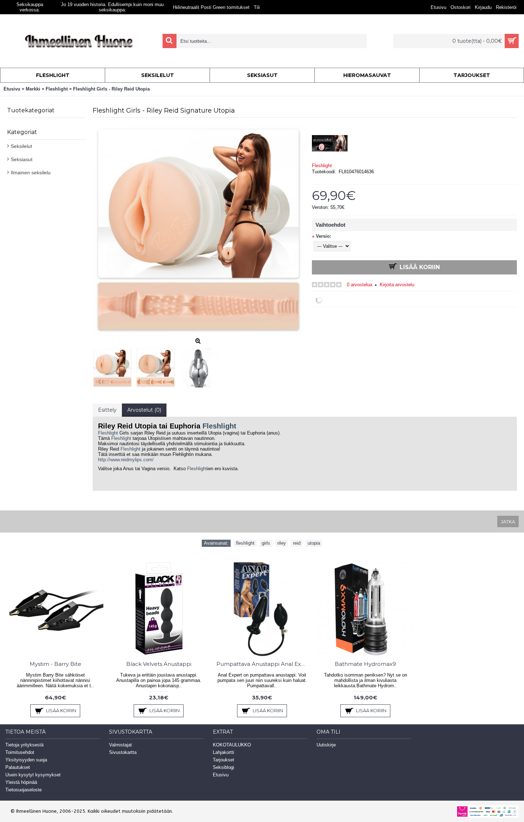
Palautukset (17, 767)
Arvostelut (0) (144, 410)
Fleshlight (322, 165)
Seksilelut (21, 146)
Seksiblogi (223, 767)
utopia (314, 543)
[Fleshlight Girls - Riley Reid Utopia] (114, 365)
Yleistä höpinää (21, 782)
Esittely (107, 410)
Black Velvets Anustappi (158, 664)
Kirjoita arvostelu (397, 284)
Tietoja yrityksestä (24, 744)
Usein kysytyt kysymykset (33, 774)
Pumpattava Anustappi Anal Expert (263, 664)
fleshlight (245, 543)
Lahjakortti (223, 752)
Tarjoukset (223, 759)
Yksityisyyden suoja (26, 759)
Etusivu (220, 774)
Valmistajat (120, 744)
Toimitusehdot (19, 752)
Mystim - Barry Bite (55, 664)
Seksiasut (21, 159)
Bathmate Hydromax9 (365, 664)
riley (281, 543)
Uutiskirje (326, 744)
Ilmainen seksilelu (31, 172)
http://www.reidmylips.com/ (126, 459)
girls (266, 543)
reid (296, 543)
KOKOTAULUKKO (232, 744)
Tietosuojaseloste (23, 789)
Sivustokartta (123, 752)
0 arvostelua (359, 284)
